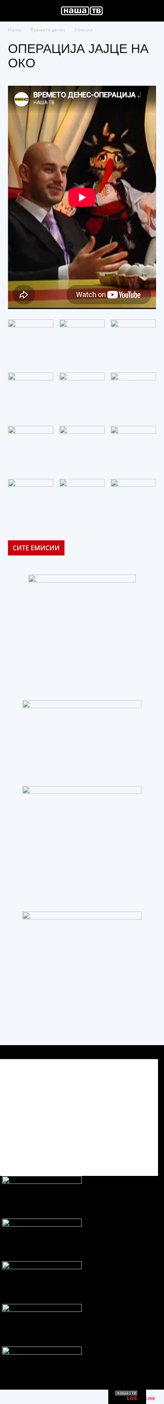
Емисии (83, 29)
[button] (13, 11)
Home (14, 29)
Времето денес (48, 29)
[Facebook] (107, 1148)
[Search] (153, 11)
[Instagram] (125, 1148)
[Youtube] (143, 1148)
